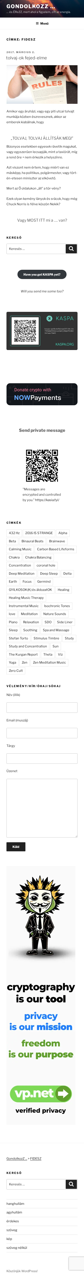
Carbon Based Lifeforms (55, 549)
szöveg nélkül (16, 1248)
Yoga (12, 662)
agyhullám (14, 1212)
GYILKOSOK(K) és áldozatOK (30, 590)
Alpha (62, 533)
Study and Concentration (28, 646)
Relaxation (31, 622)
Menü (44, 23)
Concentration (20, 565)
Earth (13, 582)
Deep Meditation (21, 574)
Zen (24, 662)
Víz (60, 654)
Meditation (29, 614)
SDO (48, 622)
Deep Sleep (49, 574)
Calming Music (20, 549)
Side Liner (65, 622)
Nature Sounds (54, 614)
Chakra (14, 557)
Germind (44, 582)
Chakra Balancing (38, 557)
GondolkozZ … (30, 6)
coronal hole (46, 565)
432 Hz (14, 533)
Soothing (30, 630)
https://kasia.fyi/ (47, 500)
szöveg (11, 1230)
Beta (12, 541)
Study (69, 638)
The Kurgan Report (23, 654)
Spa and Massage (56, 630)
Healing (63, 590)
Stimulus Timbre (46, 638)
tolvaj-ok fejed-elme (26, 57)
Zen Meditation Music (49, 662)
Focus (27, 582)
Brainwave (57, 541)
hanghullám (15, 1204)
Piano (13, 622)
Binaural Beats (33, 541)
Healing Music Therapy (26, 598)
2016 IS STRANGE (39, 533)
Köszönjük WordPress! (21, 1271)
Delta (67, 574)
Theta (47, 654)
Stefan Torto (18, 638)
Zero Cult (16, 671)
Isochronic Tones (57, 606)
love (12, 614)
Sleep (13, 630)
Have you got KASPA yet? (42, 274)
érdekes (12, 1221)
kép (9, 1239)
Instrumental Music (24, 606)
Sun (56, 646)
